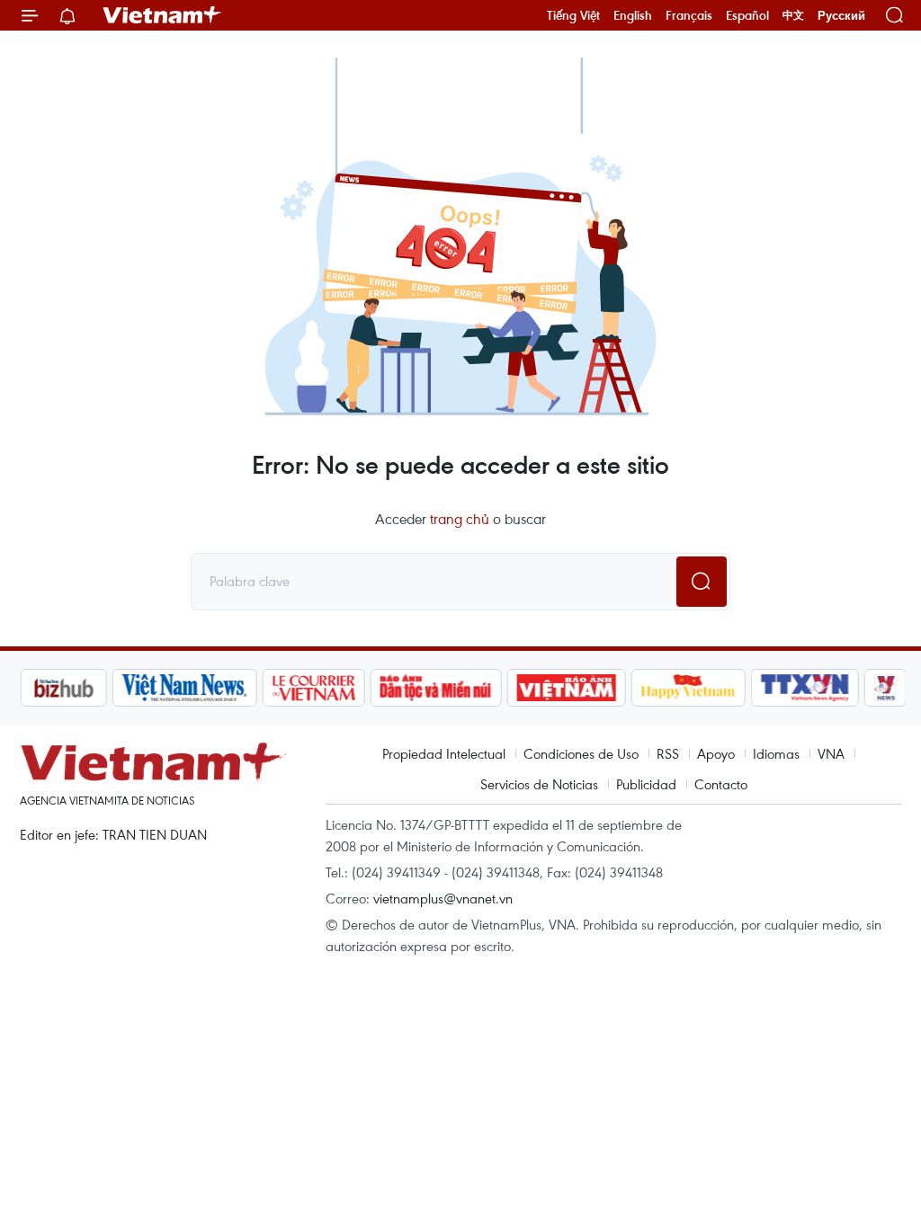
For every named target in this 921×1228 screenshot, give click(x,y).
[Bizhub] (62, 688)
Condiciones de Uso (581, 753)
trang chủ (459, 519)
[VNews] (884, 688)
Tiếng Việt (573, 15)
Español (747, 15)
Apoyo (716, 753)
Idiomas (776, 753)
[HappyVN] (687, 688)
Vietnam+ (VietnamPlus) (162, 15)
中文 (793, 15)
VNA (831, 753)
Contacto (720, 784)
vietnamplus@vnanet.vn (443, 898)
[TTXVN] (804, 688)
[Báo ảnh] (564, 688)
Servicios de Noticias (539, 784)
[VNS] (183, 688)
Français (689, 15)
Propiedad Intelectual (443, 753)
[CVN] (312, 688)
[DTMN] (434, 688)
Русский (841, 15)
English (632, 15)
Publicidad (646, 784)
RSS (668, 753)
